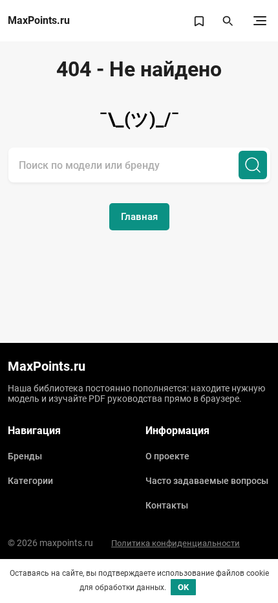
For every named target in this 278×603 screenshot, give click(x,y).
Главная (139, 217)
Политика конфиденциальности (175, 543)
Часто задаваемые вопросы (206, 481)
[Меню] (260, 20)
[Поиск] (252, 165)
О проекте (167, 456)
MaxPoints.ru (39, 21)
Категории (30, 481)
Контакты (166, 505)
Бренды (25, 456)
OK (183, 587)
